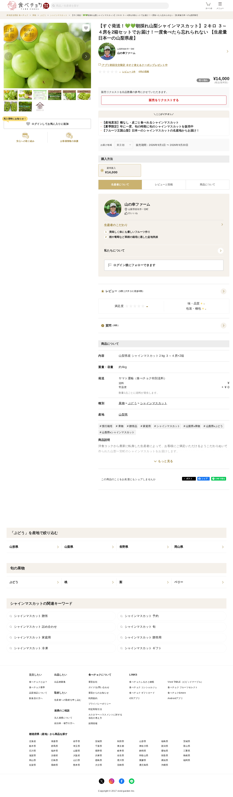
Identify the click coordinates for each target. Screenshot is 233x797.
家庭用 (147, 426)
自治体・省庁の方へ (64, 723)
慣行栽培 (107, 426)
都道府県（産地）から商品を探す (48, 734)
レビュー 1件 (129, 71)
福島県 (164, 741)
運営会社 (93, 682)
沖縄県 (164, 765)
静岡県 (142, 750)
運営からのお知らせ (98, 693)
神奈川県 (143, 746)
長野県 (98, 750)
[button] (163, 301)
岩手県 (76, 741)
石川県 (32, 750)
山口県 (76, 760)
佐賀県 (32, 765)
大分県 (98, 765)
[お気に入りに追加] (86, 28)
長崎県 (54, 765)
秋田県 (120, 741)
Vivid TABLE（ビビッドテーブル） (185, 682)
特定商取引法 (95, 709)
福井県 (54, 750)
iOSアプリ (134, 698)
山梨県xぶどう (214, 426)
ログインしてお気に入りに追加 (50, 123)
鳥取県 (164, 755)
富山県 (186, 746)
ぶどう (132, 403)
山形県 (142, 741)
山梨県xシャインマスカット (118, 432)
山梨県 (123, 414)
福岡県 (186, 760)
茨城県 (186, 741)
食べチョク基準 (37, 687)
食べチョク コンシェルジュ (143, 687)
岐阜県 (120, 750)
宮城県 (98, 741)
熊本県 (76, 765)
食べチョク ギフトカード (142, 693)
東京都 (120, 746)
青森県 (54, 741)
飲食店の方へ (36, 698)
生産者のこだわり (116, 225)
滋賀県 (32, 755)
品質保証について (38, 693)
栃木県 (32, 746)
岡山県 (32, 760)
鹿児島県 (143, 765)
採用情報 (93, 723)
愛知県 (164, 750)
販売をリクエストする (164, 100)
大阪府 (76, 755)
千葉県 (98, 746)
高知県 (164, 760)
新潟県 (164, 746)
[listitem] (34, 547)
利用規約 (93, 698)
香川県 (120, 760)
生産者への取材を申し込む (67, 700)
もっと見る (165, 461)
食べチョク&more (177, 693)
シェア (205, 478)
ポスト (189, 478)
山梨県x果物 (193, 426)
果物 (122, 403)
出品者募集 (60, 682)
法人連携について (63, 718)
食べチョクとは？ (38, 682)
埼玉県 (76, 746)
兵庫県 (98, 755)
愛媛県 (142, 760)
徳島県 (98, 760)
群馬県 (54, 746)
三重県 (186, 750)
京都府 (54, 755)
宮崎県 (120, 765)
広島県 (54, 760)
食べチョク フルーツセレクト (183, 687)
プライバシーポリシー (99, 703)
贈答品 (133, 426)
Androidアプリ (175, 698)
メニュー (220, 8)
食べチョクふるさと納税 (141, 682)
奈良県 (120, 755)
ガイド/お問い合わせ (98, 687)
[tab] (163, 184)
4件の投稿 (144, 71)
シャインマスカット (153, 403)
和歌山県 (143, 755)
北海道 (32, 741)
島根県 (186, 755)
